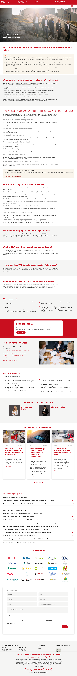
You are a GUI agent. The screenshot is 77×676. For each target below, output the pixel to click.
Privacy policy (44, 672)
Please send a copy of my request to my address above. (23, 615)
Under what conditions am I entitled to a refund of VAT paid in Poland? (23, 513)
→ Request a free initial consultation (13, 176)
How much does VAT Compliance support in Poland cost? (19, 542)
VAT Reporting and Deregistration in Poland (13, 355)
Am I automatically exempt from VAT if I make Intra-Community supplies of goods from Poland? (31, 526)
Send (65, 626)
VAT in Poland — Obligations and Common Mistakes (14, 353)
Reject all (29, 669)
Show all (38, 482)
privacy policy (48, 620)
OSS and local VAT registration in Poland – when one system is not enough (62, 451)
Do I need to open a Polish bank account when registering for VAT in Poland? (25, 507)
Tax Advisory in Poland (8, 358)
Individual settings (38, 669)
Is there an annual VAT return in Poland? (15, 510)
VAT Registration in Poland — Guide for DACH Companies (16, 350)
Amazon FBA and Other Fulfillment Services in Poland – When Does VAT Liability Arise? (14, 451)
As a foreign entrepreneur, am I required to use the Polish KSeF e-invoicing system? (27, 532)
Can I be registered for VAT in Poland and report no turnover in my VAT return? (26, 529)
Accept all (48, 669)
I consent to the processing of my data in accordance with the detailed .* (31, 620)
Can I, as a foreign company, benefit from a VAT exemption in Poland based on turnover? (28, 500)
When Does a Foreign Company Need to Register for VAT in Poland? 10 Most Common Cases (37, 452)
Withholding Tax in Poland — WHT (10, 360)
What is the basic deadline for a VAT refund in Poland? (18, 516)
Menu (75, 6)
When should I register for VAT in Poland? (15, 497)
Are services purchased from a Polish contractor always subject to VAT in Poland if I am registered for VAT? (34, 523)
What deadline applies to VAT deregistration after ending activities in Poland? (25, 539)
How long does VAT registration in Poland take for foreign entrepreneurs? (24, 504)
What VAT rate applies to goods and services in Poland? (19, 535)
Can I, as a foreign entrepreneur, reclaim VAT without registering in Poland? (25, 519)
